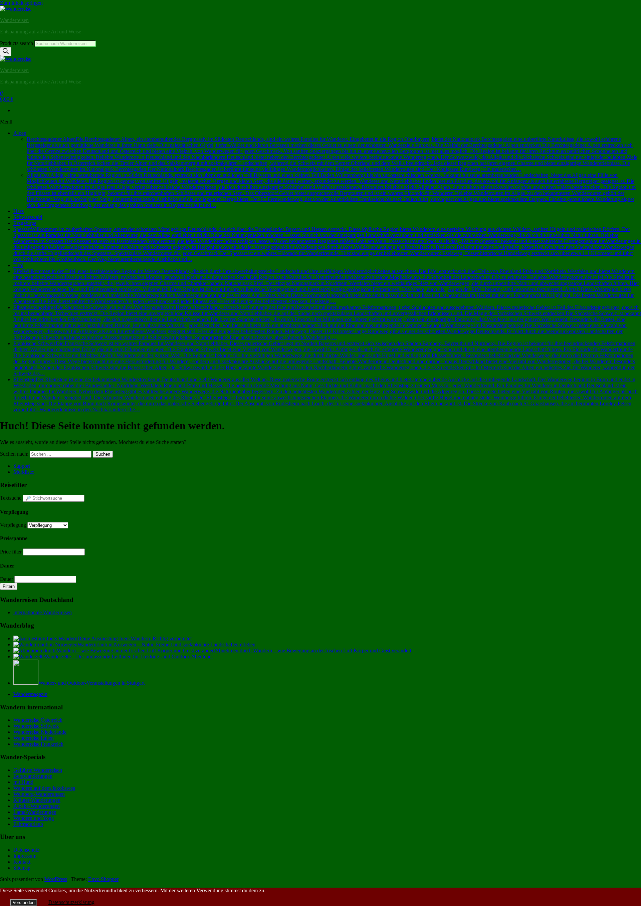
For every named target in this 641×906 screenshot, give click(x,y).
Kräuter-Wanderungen (36, 800)
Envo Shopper (103, 879)
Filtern (9, 586)
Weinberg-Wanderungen (39, 794)
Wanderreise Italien (33, 738)
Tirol (18, 265)
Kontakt (21, 862)
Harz (18, 211)
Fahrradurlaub (28, 824)
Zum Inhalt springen (21, 3)
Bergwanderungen (32, 776)
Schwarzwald (27, 217)
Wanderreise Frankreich (38, 744)
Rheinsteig (325, 394)
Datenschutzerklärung (71, 902)
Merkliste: (23, 472)
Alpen (19, 133)
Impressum (24, 856)
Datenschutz (26, 850)
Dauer (6, 579)
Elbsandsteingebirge (327, 322)
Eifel (326, 286)
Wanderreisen (14, 20)
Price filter (11, 551)
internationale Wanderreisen (42, 612)
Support (21, 466)
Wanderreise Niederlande (39, 732)
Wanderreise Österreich (37, 720)
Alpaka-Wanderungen (36, 806)
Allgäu (331, 190)
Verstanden (23, 902)
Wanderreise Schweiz (36, 726)
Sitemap (21, 868)
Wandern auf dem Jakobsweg (44, 788)
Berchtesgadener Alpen (332, 154)
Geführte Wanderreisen (37, 770)
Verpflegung (13, 525)
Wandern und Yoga (33, 818)
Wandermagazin (30, 694)
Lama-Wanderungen (34, 812)
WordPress (55, 879)
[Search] (5, 51)
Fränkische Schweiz (325, 358)
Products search (17, 43)
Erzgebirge (24, 223)
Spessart (327, 244)
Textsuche (10, 498)
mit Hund (23, 782)
